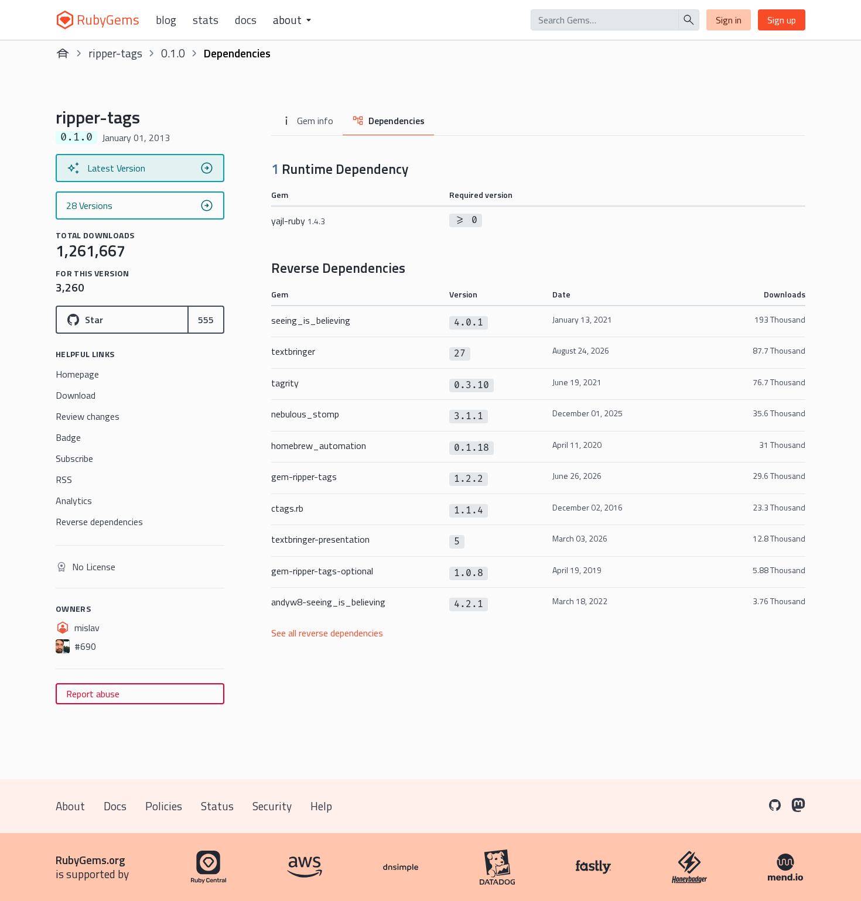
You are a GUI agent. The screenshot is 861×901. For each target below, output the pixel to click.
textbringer (293, 351)
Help (321, 805)
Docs (246, 20)
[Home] (62, 53)
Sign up (781, 20)
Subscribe (74, 458)
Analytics (74, 501)
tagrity (285, 383)
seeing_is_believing (310, 320)
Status (217, 805)
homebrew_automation (318, 445)
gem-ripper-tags (304, 477)
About (70, 805)
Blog (166, 20)
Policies (163, 805)
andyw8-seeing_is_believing (328, 602)
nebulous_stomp (305, 414)
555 (206, 320)
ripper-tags (115, 52)
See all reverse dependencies (327, 633)
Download (75, 395)
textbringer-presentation (320, 539)
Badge (68, 437)
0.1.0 (173, 52)
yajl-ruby (298, 221)
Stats (205, 20)
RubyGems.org (90, 859)
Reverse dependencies (99, 522)
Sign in (729, 20)
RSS (64, 479)
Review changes (87, 416)
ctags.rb (287, 508)
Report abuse (92, 694)
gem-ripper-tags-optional (322, 571)
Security (272, 805)
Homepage (77, 374)
